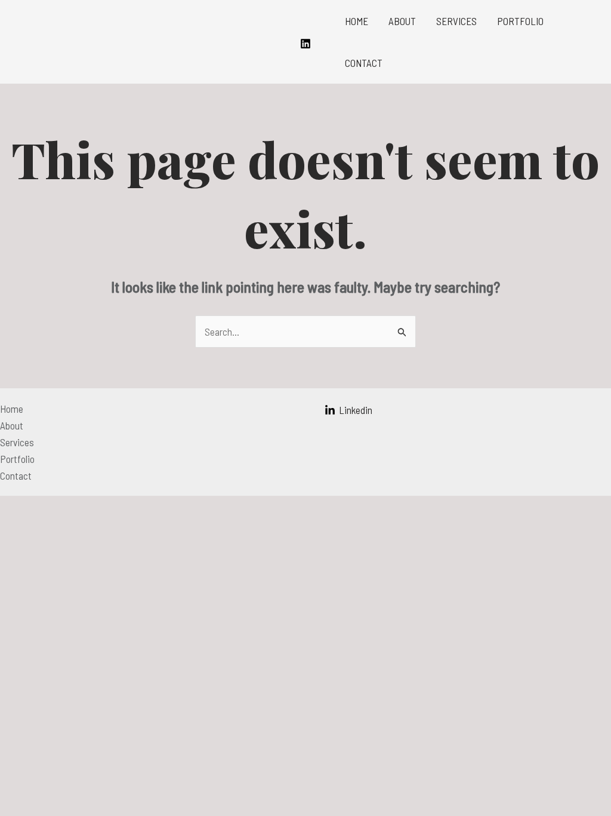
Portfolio (520, 21)
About (402, 21)
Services (456, 21)
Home (356, 21)
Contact (363, 63)
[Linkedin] (305, 43)
